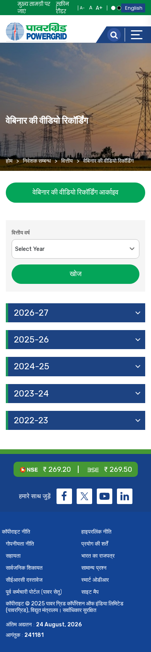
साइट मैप (90, 592)
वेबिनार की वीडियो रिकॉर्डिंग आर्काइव (75, 192)
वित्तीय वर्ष (21, 233)
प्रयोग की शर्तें (94, 544)
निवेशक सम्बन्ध (37, 161)
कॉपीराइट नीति (16, 532)
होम (9, 161)
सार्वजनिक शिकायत (24, 568)
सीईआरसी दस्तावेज (24, 580)
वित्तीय (67, 161)
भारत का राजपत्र (98, 556)
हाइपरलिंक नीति (96, 532)
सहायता (13, 556)
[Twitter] (84, 496)
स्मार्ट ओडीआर (95, 580)
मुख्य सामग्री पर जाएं (33, 7)
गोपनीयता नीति (20, 544)
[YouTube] (104, 496)
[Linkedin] (124, 496)
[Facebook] (64, 496)
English (133, 8)
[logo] (36, 32)
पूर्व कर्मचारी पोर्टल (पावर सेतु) (34, 592)
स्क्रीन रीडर (62, 7)
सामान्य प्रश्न (93, 568)
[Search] (114, 35)
